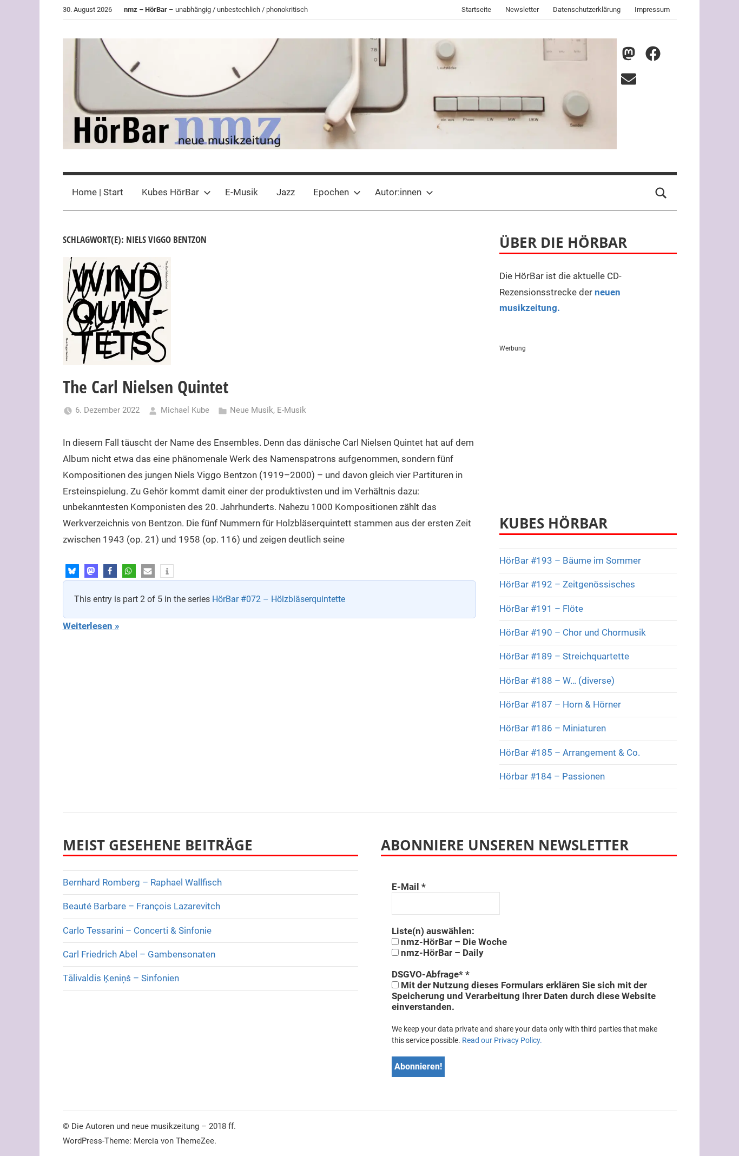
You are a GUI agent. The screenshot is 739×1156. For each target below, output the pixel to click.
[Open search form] (661, 192)
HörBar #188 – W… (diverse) (557, 680)
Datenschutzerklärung (587, 9)
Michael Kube (185, 410)
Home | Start (97, 192)
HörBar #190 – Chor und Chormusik (572, 632)
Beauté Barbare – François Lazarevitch (141, 906)
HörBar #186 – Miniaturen (552, 728)
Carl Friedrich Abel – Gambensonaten (139, 954)
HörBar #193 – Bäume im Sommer (570, 560)
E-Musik (241, 192)
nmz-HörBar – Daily (441, 952)
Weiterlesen (88, 625)
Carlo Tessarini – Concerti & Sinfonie (137, 930)
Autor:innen (398, 192)
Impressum (652, 9)
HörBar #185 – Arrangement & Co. (569, 752)
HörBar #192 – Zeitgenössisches (567, 584)
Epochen (331, 192)
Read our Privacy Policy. (502, 1040)
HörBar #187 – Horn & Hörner (560, 704)
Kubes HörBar (170, 192)
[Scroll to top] (718, 1135)
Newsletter (522, 9)
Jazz (285, 192)
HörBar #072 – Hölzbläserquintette (278, 599)
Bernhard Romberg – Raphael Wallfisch (142, 882)
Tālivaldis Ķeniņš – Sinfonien (121, 978)
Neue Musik (251, 410)
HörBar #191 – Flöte (541, 608)
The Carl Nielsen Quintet (145, 386)
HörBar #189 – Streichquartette (564, 656)
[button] (72, 571)
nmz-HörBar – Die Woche (453, 941)
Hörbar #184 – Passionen (552, 776)
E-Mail (409, 886)
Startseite (476, 9)
